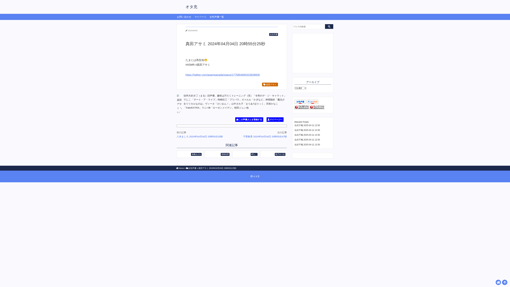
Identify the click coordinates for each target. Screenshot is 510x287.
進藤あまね (196, 154)
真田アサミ (271, 84)
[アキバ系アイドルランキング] (301, 108)
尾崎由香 (225, 154)
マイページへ (276, 119)
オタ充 (191, 7)
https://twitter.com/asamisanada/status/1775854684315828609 (223, 74)
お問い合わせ (184, 17)
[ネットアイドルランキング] (317, 108)
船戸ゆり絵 (280, 154)
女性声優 (273, 34)
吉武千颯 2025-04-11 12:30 (307, 125)
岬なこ (254, 154)
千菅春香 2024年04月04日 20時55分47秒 (265, 136)
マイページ (200, 17)
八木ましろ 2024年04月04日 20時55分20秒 (200, 136)
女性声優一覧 (217, 17)
